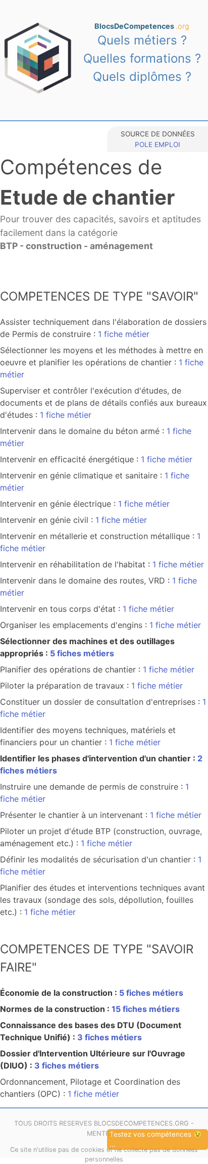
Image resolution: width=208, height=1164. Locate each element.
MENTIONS (104, 1133)
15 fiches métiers (146, 1009)
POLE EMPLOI (157, 144)
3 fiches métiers (109, 1037)
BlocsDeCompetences (141, 26)
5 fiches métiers (82, 653)
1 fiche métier (123, 334)
